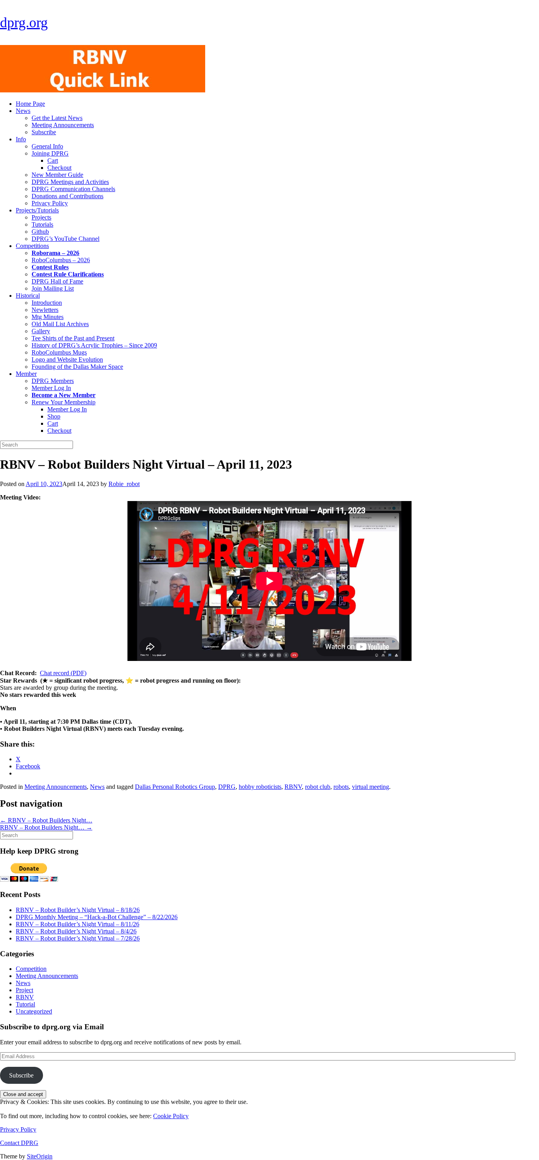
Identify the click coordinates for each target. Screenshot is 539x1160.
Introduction (47, 302)
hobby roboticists (260, 786)
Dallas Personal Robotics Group (175, 786)
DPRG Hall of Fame (57, 281)
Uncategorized (34, 1011)
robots (341, 786)
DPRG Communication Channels (73, 189)
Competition (31, 968)
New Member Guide (57, 174)
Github (40, 231)
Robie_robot (124, 484)
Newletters (45, 309)
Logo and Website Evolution (67, 359)
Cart (52, 160)
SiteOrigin (39, 1156)
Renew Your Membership (63, 402)
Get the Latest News (57, 117)
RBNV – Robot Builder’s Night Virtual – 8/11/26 (77, 924)
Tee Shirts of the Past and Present (73, 338)
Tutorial (25, 1004)
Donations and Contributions (67, 196)
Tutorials (42, 224)
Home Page (30, 103)
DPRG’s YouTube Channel (65, 238)
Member (26, 373)
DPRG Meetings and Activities (70, 181)
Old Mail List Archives (60, 324)
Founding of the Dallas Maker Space (77, 366)
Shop (53, 416)
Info (21, 139)
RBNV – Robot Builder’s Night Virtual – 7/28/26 (78, 938)
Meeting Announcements (63, 125)
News (23, 110)
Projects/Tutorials (37, 210)
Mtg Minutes (48, 316)
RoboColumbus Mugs (59, 352)
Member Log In (51, 388)
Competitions (32, 245)
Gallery (41, 331)
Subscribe (44, 132)
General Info (47, 146)
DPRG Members (53, 380)
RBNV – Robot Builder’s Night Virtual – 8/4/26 (76, 931)
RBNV (293, 786)
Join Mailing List (53, 288)
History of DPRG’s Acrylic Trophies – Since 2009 (94, 345)
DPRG (227, 786)
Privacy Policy (50, 203)
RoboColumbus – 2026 (61, 260)
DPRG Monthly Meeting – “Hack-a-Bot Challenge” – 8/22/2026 (97, 917)
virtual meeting (370, 786)
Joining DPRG (50, 153)
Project (24, 990)
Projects (41, 217)
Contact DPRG (19, 1142)
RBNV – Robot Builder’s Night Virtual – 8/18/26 (78, 910)
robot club (317, 786)
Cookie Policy (171, 1116)
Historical (28, 295)
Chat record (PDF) (63, 673)
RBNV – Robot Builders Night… (46, 820)
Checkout (59, 167)
